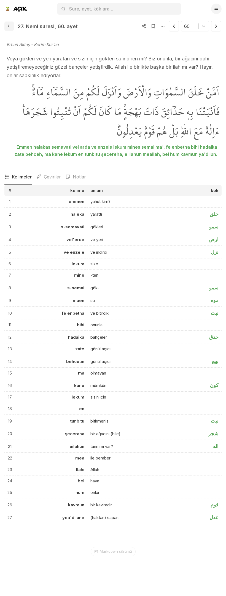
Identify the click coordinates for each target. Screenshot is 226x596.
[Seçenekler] (162, 26)
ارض (214, 239)
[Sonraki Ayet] (216, 26)
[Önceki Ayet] (174, 26)
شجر (213, 433)
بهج (215, 361)
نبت (215, 313)
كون (214, 385)
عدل (214, 517)
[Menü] (216, 9)
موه (215, 300)
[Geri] (9, 26)
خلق (214, 214)
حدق (214, 337)
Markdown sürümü (116, 551)
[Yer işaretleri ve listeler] (153, 26)
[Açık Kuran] (15, 9)
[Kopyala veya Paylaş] (144, 26)
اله (216, 446)
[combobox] (184, 26)
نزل (215, 252)
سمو (214, 226)
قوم (215, 504)
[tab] (18, 177)
